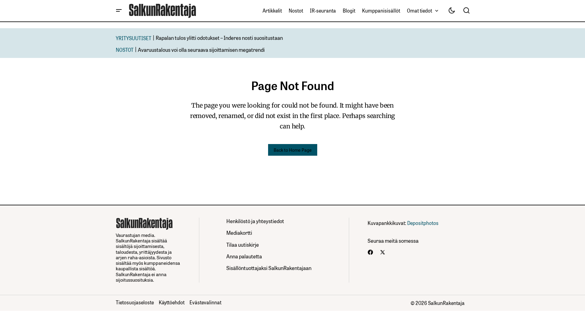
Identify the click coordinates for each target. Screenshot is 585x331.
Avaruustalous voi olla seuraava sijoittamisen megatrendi (201, 49)
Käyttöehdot (172, 302)
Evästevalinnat (205, 302)
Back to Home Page (293, 149)
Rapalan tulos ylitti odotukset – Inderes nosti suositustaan (219, 37)
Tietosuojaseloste (135, 302)
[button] (118, 10)
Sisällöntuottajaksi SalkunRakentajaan (268, 268)
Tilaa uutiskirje (242, 244)
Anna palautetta (244, 256)
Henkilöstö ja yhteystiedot (255, 221)
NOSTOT (125, 49)
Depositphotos (423, 222)
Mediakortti (239, 232)
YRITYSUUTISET (133, 37)
